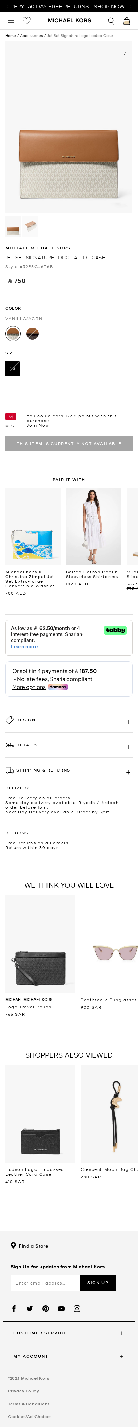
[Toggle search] (111, 20)
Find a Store (33, 1246)
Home (10, 35)
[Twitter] (29, 1308)
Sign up (97, 1283)
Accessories (31, 35)
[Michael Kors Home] (69, 21)
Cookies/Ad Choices (30, 1416)
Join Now (38, 425)
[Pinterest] (45, 1308)
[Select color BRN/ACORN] (32, 333)
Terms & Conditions (29, 1404)
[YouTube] (61, 1308)
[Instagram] (77, 1308)
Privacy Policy (23, 1391)
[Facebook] (14, 1308)
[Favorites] (27, 20)
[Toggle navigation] (11, 20)
